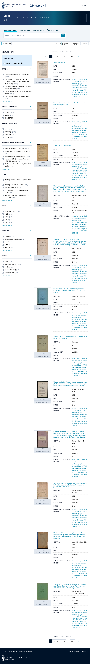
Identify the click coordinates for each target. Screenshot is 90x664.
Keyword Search (10, 30)
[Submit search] (63, 35)
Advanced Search (25, 30)
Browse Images (39, 30)
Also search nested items (13, 63)
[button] (17, 69)
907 (72, 56)
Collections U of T (12, 652)
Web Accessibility (74, 652)
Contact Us (84, 652)
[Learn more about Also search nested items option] (21, 63)
